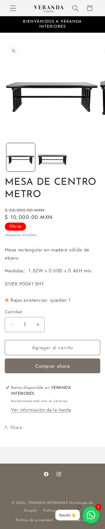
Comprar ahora (52, 366)
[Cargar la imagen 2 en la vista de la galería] (52, 157)
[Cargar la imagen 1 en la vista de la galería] (20, 157)
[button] (13, 8)
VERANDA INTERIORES (48, 502)
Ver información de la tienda (41, 410)
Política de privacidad (34, 520)
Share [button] (16, 427)
